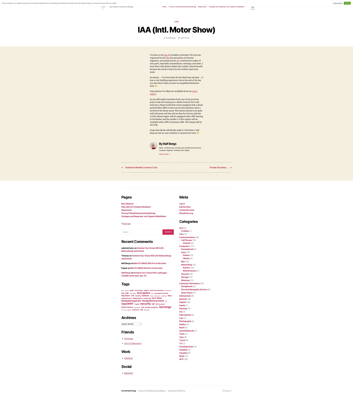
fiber (152, 293)
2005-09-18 (185, 38)
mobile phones (126, 298)
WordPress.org (186, 213)
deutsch (183, 299)
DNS (122, 293)
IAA (166, 55)
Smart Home (127, 307)
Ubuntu (186, 258)
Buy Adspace (127, 204)
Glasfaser (125, 295)
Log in (182, 204)
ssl (142, 307)
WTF (181, 359)
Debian (146, 290)
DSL (127, 293)
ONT (166, 301)
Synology (165, 307)
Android (127, 290)
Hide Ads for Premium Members (136, 207)
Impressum (202, 7)
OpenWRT (127, 303)
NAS (154, 298)
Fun (180, 312)
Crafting (185, 231)
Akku (122, 290)
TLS (122, 310)
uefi (125, 310)
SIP (153, 304)
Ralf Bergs (171, 38)
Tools (181, 334)
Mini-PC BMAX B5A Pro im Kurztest (150, 263)
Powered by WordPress (176, 391)
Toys (181, 337)
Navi (159, 298)
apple (132, 290)
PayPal (137, 304)
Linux (183, 252)
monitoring (147, 298)
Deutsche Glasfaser (157, 290)
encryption (143, 292)
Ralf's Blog (132, 391)
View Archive (164, 154)
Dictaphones (187, 286)
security (145, 303)
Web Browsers (190, 271)
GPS (132, 296)
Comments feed (186, 210)
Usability (183, 350)
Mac (183, 261)
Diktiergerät (168, 290)
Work (181, 356)
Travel (182, 340)
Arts (181, 228)
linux (170, 295)
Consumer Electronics (189, 283)
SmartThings (137, 307)
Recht (182, 327)
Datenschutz (185, 296)
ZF (177, 61)
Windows (185, 280)
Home (164, 7)
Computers (184, 246)
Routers (186, 268)
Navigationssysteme (153, 300)
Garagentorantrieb (161, 293)
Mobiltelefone (137, 298)
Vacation (183, 353)
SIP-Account (160, 304)
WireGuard (146, 310)
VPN (141, 310)
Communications (187, 237)
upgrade (129, 310)
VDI (167, 58)
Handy (151, 296)
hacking (138, 296)
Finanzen (183, 308)
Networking (186, 265)
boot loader (139, 290)
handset (145, 295)
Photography (185, 321)
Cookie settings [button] (337, 3)
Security (185, 274)
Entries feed (185, 207)
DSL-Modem (133, 293)
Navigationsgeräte (131, 300)
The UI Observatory (133, 343)
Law (181, 318)
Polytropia (128, 338)
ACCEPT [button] (347, 3)
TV (180, 343)
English (182, 302)
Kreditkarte (164, 296)
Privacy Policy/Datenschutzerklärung (182, 7)
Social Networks (186, 331)
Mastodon (128, 373)
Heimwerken (157, 296)
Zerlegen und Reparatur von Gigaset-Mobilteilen (226, 7)
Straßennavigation (151, 307)
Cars (176, 21)
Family (182, 305)
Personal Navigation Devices (194, 289)
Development (187, 249)
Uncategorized (186, 346)
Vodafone (135, 310)
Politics (182, 324)
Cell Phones (186, 240)
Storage (185, 277)
